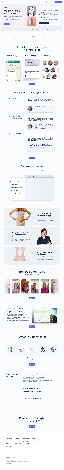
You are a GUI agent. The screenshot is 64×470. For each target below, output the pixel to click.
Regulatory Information (27, 443)
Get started (7, 24)
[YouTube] (57, 457)
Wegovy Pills (8, 441)
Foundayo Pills (8, 443)
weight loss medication (16, 16)
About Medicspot (17, 438)
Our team (16, 440)
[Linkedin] (54, 457)
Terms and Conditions (26, 438)
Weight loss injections (9, 444)
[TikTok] (56, 457)
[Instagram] (53, 457)
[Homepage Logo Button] (5, 2)
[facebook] (51, 457)
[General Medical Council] (10, 454)
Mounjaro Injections (9, 438)
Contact (33, 438)
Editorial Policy (25, 440)
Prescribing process (18, 441)
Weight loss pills (8, 446)
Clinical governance (18, 443)
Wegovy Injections (9, 440)
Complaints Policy (26, 441)
